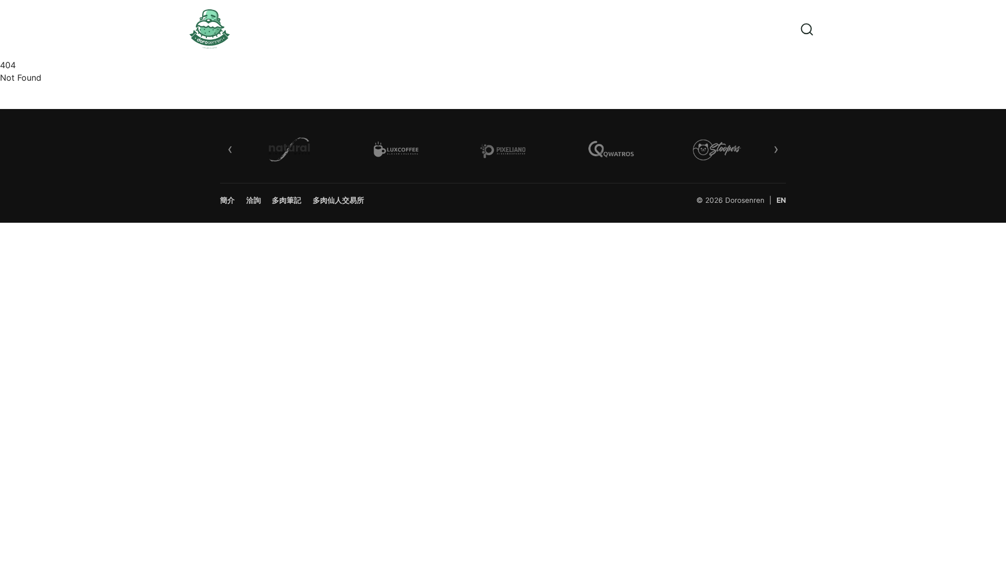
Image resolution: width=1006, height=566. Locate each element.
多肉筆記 (286, 200)
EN (781, 200)
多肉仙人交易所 (338, 200)
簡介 (227, 200)
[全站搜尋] (807, 29)
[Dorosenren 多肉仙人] (218, 29)
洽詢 (253, 200)
